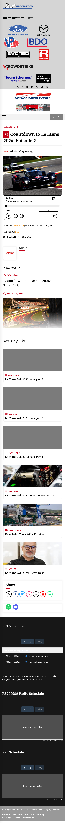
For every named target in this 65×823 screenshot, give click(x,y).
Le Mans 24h (11, 126)
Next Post (9, 267)
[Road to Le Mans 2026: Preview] (32, 515)
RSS (17, 231)
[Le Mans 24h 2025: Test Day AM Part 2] (32, 476)
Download (18, 225)
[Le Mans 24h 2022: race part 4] (32, 360)
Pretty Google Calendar (56, 741)
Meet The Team (20, 814)
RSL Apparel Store (11, 817)
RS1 (19, 676)
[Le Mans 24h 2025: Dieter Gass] (32, 553)
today (39, 641)
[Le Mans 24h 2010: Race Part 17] (32, 437)
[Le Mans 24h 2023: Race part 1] (32, 398)
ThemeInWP (57, 809)
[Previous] (24, 641)
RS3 (42, 676)
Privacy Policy (37, 814)
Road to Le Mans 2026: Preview (24, 534)
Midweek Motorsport (38, 656)
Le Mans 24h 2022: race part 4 (24, 379)
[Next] (31, 641)
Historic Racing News (38, 661)
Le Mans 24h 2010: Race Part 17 (25, 456)
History (6, 814)
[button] (53, 117)
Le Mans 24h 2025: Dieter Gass (24, 572)
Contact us (28, 817)
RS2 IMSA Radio (29, 676)
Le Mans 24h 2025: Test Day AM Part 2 (29, 495)
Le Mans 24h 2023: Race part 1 (24, 418)
